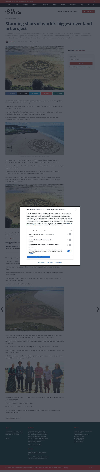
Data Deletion (41, 262)
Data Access (50, 262)
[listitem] (50, 231)
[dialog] (50, 236)
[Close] (77, 209)
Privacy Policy (58, 262)
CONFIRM (39, 257)
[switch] (69, 234)
